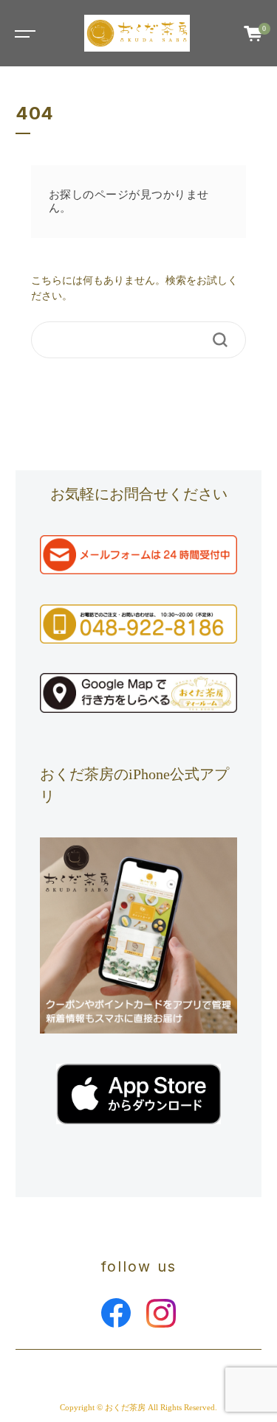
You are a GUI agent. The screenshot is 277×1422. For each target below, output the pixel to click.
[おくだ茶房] (137, 33)
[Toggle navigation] (22, 33)
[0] (253, 32)
